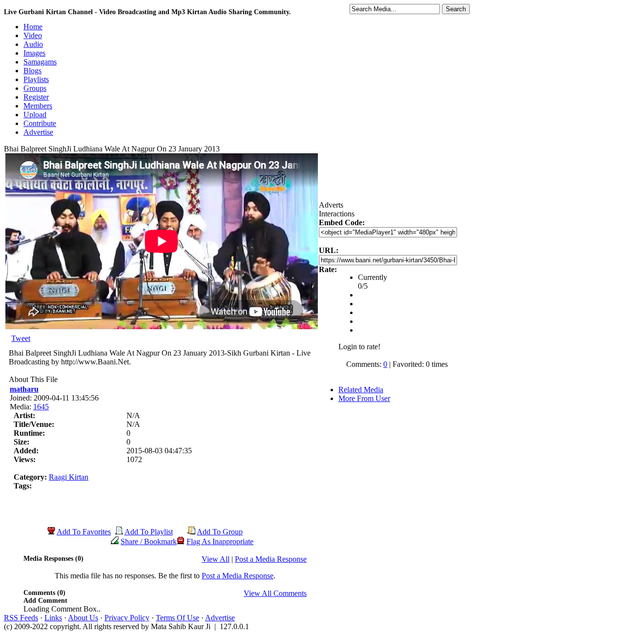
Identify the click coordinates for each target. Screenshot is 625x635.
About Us (83, 618)
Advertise (220, 618)
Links (53, 618)
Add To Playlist (149, 532)
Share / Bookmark (149, 541)
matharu (24, 389)
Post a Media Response (271, 559)
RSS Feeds (21, 618)
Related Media (360, 389)
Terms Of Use (177, 618)
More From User (364, 398)
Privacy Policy (126, 618)
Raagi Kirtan (68, 477)
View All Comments (275, 593)
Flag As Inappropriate (220, 541)
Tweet (20, 338)
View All (215, 559)
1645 (41, 406)
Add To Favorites (84, 532)
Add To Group (220, 532)
